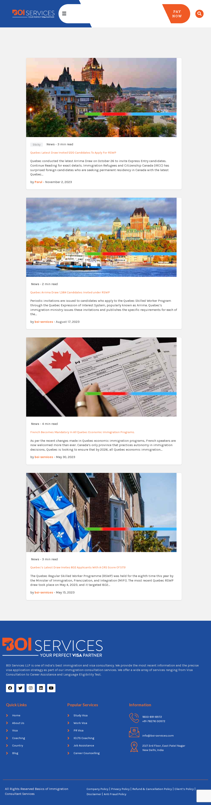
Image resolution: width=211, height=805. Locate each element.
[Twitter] (20, 688)
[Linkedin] (41, 688)
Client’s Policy (184, 789)
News (51, 144)
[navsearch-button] (199, 14)
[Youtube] (51, 688)
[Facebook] (10, 688)
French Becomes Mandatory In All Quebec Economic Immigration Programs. (82, 432)
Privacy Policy (120, 789)
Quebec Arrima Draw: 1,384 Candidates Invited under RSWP (70, 292)
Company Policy (97, 789)
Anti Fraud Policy (115, 794)
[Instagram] (31, 688)
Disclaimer (94, 794)
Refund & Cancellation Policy (152, 789)
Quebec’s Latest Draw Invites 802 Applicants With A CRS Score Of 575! (78, 567)
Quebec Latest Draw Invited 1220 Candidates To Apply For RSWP (73, 152)
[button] (64, 14)
